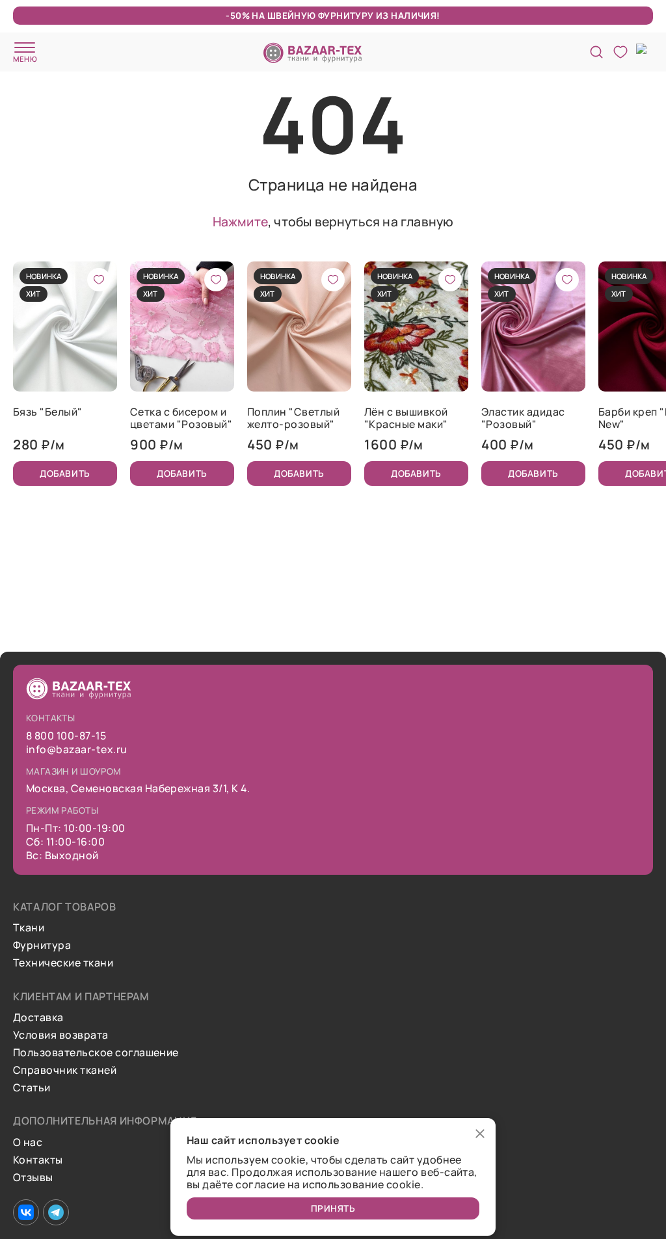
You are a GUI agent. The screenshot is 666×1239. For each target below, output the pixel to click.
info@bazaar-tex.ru (76, 749)
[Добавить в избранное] (99, 279)
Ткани (28, 928)
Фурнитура (42, 945)
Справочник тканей (64, 1070)
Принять (333, 1208)
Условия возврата (61, 1035)
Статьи (32, 1088)
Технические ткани (63, 963)
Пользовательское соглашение (96, 1052)
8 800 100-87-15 (66, 736)
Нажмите (240, 221)
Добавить (65, 473)
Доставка (38, 1017)
